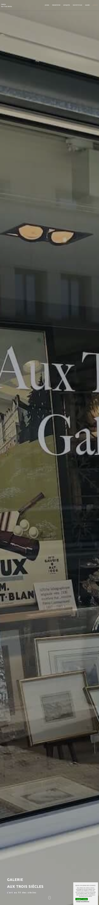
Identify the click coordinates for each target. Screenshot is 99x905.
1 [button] (96, 452)
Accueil (47, 5)
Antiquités (66, 5)
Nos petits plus (77, 5)
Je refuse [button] (84, 899)
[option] (49, 452)
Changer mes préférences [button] (82, 901)
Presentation (56, 5)
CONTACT (95, 5)
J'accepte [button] (78, 899)
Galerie (87, 5)
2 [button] (96, 454)
